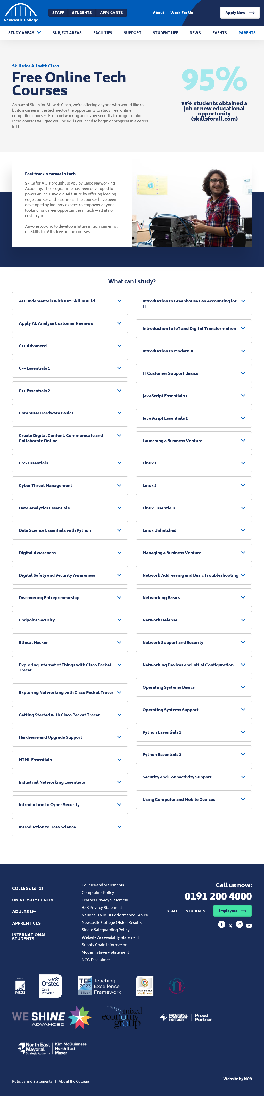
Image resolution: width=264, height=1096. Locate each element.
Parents (247, 33)
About (158, 12)
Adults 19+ (24, 912)
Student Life (165, 33)
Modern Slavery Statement (105, 952)
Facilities (102, 33)
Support (132, 33)
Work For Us (181, 12)
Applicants (111, 12)
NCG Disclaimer (96, 960)
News (195, 33)
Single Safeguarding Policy (106, 930)
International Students (29, 937)
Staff (58, 12)
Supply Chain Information (104, 945)
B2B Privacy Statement (102, 907)
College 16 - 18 (27, 888)
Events (219, 33)
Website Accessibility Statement (110, 937)
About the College (74, 1081)
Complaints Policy (98, 892)
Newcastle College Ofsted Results (112, 922)
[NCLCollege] (231, 926)
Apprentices (26, 923)
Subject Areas (67, 33)
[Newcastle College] (222, 926)
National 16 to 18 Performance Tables (115, 915)
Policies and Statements (103, 885)
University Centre (33, 900)
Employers (227, 910)
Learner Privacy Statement (105, 900)
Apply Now (235, 12)
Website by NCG (237, 1078)
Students (82, 12)
